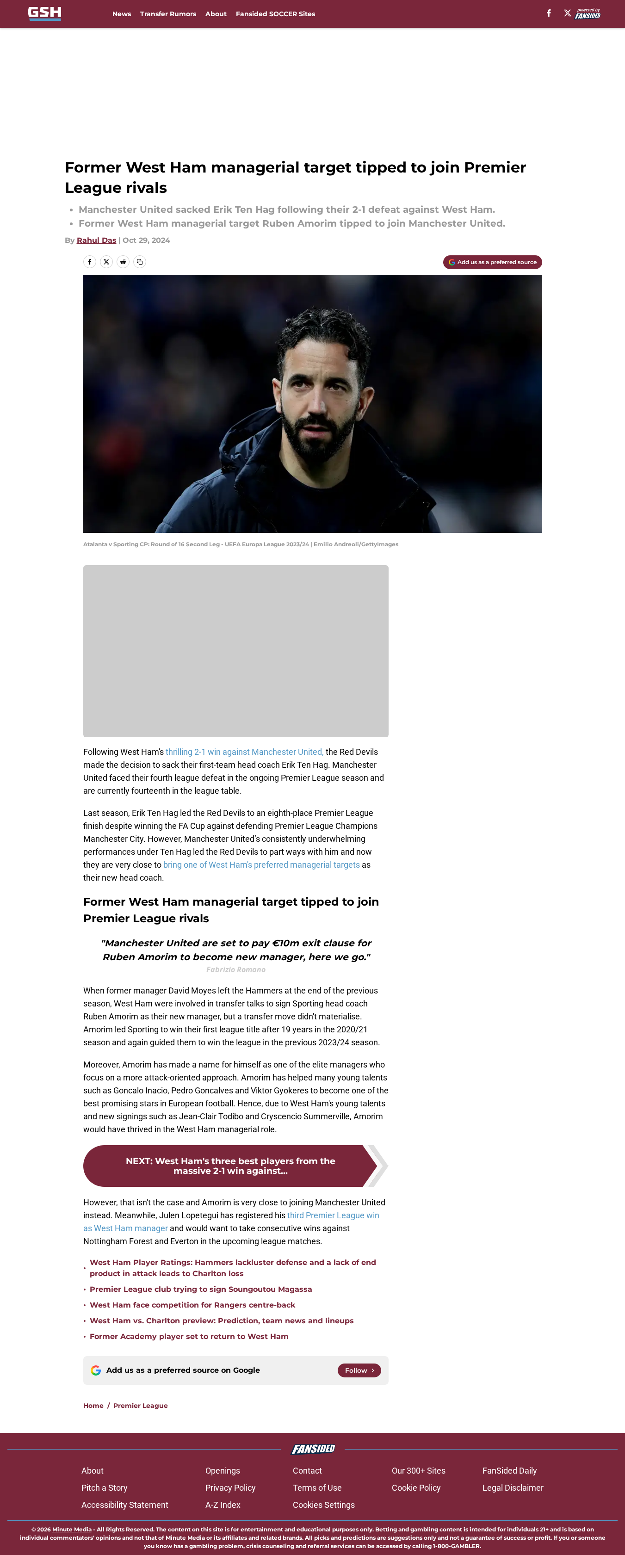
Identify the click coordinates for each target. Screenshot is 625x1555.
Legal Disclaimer (513, 1488)
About (216, 14)
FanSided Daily (510, 1470)
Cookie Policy (416, 1488)
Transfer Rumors (168, 14)
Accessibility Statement (124, 1505)
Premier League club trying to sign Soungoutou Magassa (201, 1289)
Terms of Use (317, 1488)
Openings (222, 1470)
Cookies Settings (324, 1505)
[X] (567, 13)
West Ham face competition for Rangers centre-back (192, 1305)
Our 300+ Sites (419, 1470)
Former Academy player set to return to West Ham (189, 1336)
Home (93, 1405)
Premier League (140, 1405)
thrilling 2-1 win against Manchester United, (245, 752)
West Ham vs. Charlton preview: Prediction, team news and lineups (222, 1320)
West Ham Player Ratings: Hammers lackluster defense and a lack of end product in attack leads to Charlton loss (233, 1268)
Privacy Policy (230, 1488)
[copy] (139, 261)
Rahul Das (97, 240)
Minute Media (72, 1529)
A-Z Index (223, 1505)
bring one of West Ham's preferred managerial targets (261, 865)
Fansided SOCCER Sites (275, 14)
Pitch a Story (104, 1488)
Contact (307, 1470)
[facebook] (549, 13)
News (121, 14)
